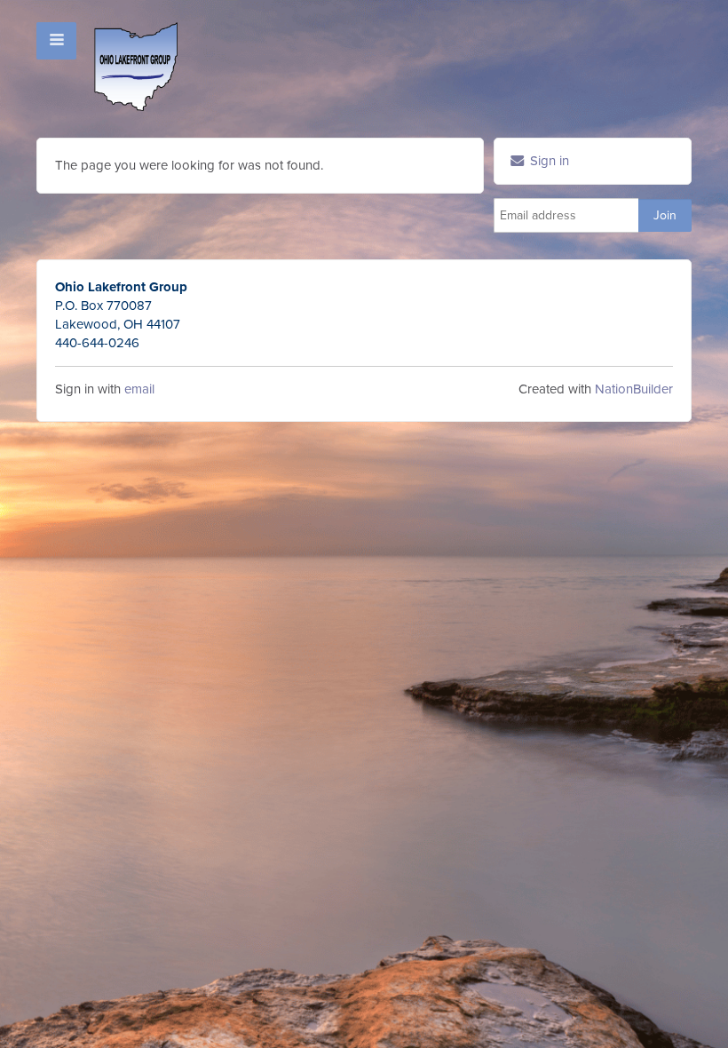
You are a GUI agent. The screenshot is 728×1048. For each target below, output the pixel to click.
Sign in (547, 161)
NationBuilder (634, 389)
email (139, 389)
